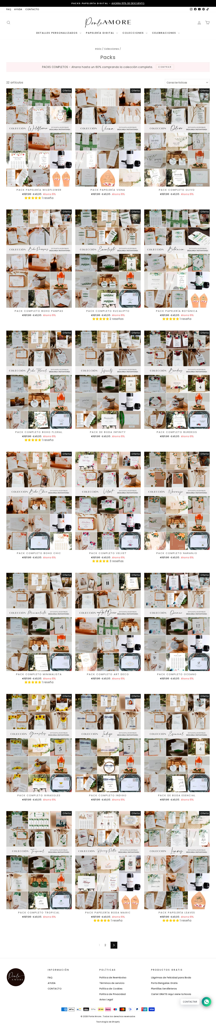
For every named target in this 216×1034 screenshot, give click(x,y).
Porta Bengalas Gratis (164, 983)
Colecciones (111, 48)
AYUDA (18, 9)
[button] (33, 198)
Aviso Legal (106, 999)
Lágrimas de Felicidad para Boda (171, 977)
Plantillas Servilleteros (164, 988)
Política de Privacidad (112, 994)
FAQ (8, 9)
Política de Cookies (111, 988)
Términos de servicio (112, 983)
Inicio (98, 48)
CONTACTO (32, 9)
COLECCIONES (134, 32)
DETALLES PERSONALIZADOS (57, 32)
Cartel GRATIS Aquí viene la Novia (171, 994)
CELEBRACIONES (164, 32)
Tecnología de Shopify (108, 1021)
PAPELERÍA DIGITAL (100, 32)
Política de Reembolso (113, 977)
